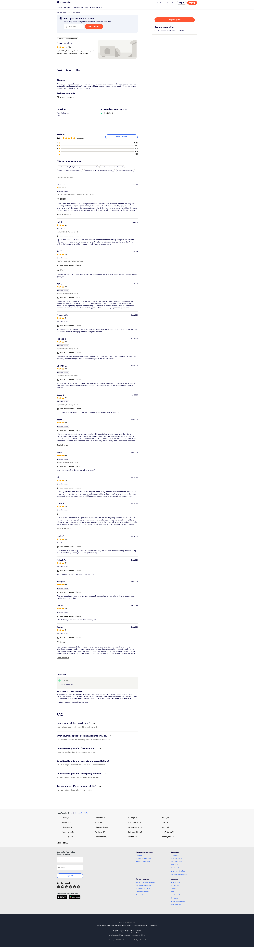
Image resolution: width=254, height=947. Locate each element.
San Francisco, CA (102, 837)
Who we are (175, 885)
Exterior (67, 7)
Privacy (115, 931)
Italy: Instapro (127, 925)
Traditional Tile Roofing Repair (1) (112, 167)
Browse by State (81, 813)
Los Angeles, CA (134, 822)
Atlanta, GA (66, 818)
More (86, 7)
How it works (175, 882)
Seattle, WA (133, 837)
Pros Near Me (175, 868)
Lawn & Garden (77, 7)
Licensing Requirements (179, 874)
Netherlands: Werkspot (140, 925)
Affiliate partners (176, 904)
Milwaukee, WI (67, 827)
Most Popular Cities (64, 813)
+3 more (85, 53)
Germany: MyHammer (115, 925)
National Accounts (142, 895)
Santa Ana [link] (76, 12)
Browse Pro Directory (143, 858)
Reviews (69, 70)
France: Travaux (101, 925)
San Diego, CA (67, 837)
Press (172, 892)
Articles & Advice (96, 7)
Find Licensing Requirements (117, 698)
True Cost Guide (176, 858)
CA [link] (69, 12)
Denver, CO (66, 822)
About (59, 70)
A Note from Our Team (178, 871)
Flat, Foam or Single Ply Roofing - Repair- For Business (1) (77, 167)
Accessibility (137, 931)
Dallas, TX (165, 818)
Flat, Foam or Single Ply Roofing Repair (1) (99, 171)
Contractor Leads (142, 892)
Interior (59, 7)
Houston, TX (100, 822)
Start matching (94, 26)
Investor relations (177, 895)
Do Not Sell (128, 931)
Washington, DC (168, 837)
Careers (173, 888)
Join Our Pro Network (143, 885)
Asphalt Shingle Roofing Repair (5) (70, 171)
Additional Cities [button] (62, 843)
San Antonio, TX (168, 832)
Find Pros (139, 855)
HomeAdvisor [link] (61, 12)
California (121, 931)
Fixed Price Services (143, 861)
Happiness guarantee (178, 901)
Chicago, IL (132, 818)
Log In (181, 3)
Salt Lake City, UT (135, 832)
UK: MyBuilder (153, 925)
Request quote (175, 20)
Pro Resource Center (143, 888)
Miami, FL (165, 822)
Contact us (174, 898)
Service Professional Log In (145, 882)
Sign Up (192, 3)
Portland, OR (100, 832)
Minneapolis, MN (101, 827)
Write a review (121, 137)
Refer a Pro (174, 865)
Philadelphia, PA (68, 832)
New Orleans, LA (135, 827)
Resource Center (176, 861)
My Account (175, 855)
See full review (63, 214)
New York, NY (167, 827)
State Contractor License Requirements (70, 691)
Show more (66, 685)
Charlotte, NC (100, 818)
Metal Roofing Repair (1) (125, 171)
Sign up (70, 876)
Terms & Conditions (139, 935)
